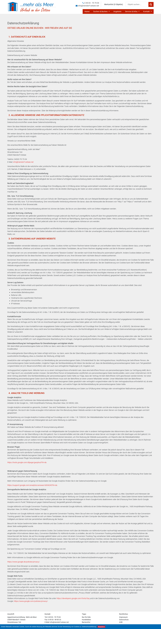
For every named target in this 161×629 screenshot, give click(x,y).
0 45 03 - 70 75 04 (91, 3)
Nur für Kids (86, 617)
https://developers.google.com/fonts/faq (73, 598)
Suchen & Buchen (100, 11)
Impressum (123, 617)
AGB (120, 622)
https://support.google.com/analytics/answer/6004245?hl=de (32, 485)
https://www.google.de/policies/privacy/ (23, 562)
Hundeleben (86, 620)
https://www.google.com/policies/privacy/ (31, 601)
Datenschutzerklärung (89, 627)
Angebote (117, 11)
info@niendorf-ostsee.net (88, 6)
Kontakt (146, 11)
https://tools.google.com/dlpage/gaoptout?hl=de (26, 462)
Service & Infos (131, 11)
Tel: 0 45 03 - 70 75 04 (53, 617)
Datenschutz (124, 620)
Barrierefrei (86, 622)
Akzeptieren (101, 626)
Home (87, 11)
